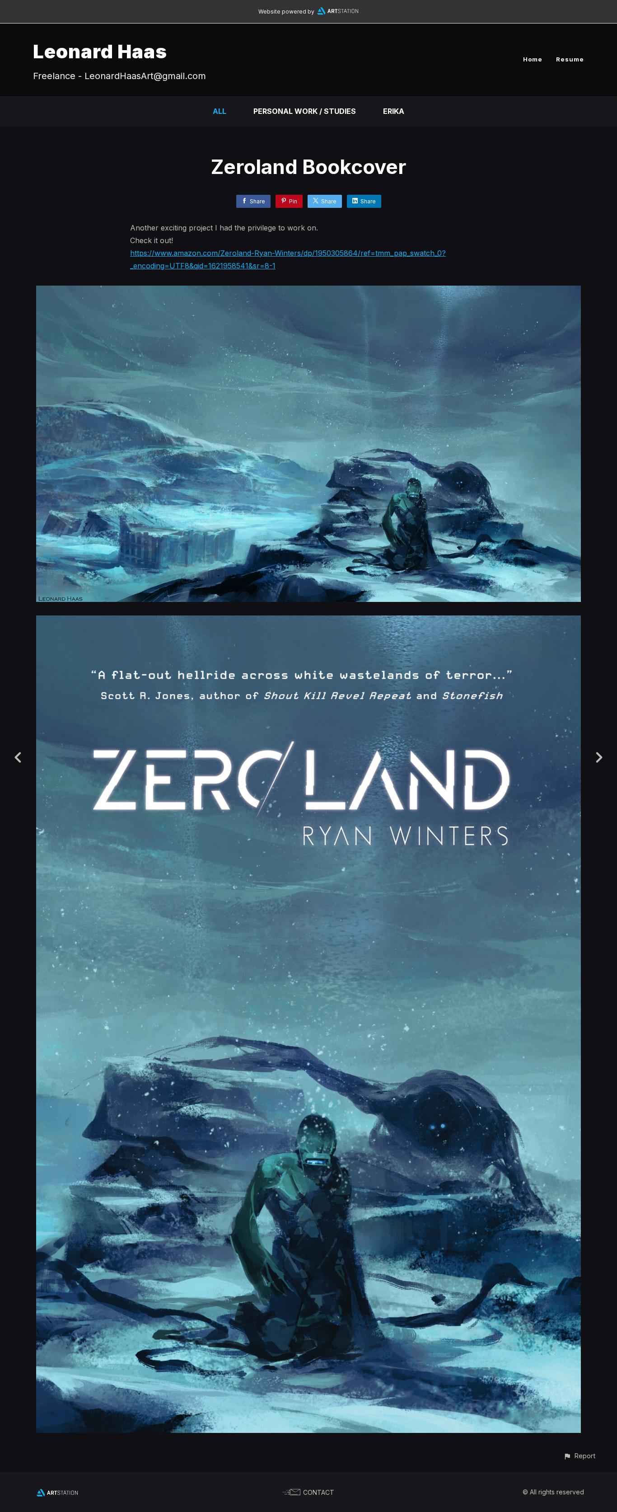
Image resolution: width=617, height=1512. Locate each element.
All (219, 111)
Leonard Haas (100, 51)
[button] (579, 1455)
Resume (570, 59)
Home (532, 59)
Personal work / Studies (304, 111)
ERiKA (393, 111)
